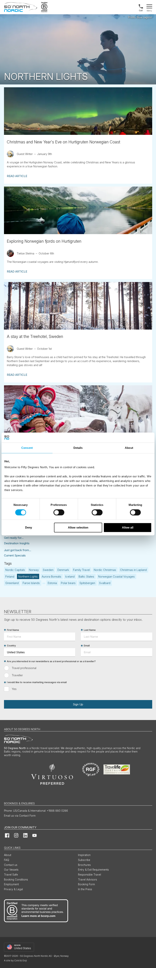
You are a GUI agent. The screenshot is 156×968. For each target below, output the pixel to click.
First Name (13, 630)
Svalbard (104, 583)
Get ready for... (14, 538)
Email (87, 645)
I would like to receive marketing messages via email (37, 682)
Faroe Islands (31, 583)
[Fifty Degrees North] (20, 7)
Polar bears (68, 583)
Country (11, 645)
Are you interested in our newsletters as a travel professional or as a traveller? (51, 661)
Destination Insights (16, 543)
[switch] (58, 512)
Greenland (12, 583)
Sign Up (78, 704)
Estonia (52, 583)
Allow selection (78, 527)
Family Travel (81, 570)
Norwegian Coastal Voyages (116, 576)
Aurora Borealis (51, 576)
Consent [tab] (27, 447)
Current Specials (15, 555)
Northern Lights (28, 576)
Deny (28, 527)
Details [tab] (78, 447)
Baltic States (86, 576)
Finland (9, 576)
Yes (14, 689)
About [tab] (129, 447)
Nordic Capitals (15, 570)
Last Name (90, 630)
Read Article (17, 176)
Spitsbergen (87, 583)
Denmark (63, 570)
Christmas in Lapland (133, 570)
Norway (34, 570)
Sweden (48, 570)
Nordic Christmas (105, 570)
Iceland (70, 576)
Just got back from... (17, 550)
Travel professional (24, 668)
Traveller (17, 675)
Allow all (127, 527)
